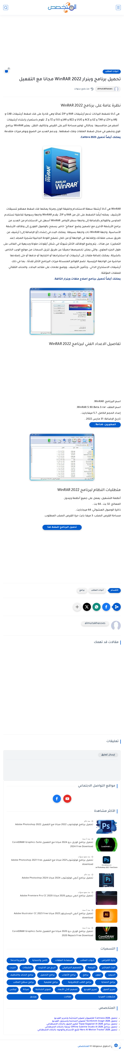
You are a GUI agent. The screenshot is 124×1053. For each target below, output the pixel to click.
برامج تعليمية (51, 982)
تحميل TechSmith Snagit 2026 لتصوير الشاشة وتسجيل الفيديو (84, 1021)
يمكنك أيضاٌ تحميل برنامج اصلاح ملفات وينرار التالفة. (87, 279)
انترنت (13, 968)
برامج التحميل (47, 975)
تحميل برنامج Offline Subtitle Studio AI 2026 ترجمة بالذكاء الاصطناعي (81, 1027)
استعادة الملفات (63, 960)
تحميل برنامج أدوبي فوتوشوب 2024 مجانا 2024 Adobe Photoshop (57, 878)
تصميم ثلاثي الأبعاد (67, 989)
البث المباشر (108, 968)
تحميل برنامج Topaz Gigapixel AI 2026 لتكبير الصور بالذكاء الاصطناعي (81, 1024)
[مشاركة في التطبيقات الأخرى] (77, 607)
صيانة (26, 989)
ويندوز (33, 997)
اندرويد (111, 975)
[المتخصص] (62, 7)
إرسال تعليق (108, 755)
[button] (106, 607)
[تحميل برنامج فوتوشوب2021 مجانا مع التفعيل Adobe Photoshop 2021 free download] (106, 862)
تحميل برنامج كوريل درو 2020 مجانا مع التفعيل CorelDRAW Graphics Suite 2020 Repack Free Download (52, 933)
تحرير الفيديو (90, 989)
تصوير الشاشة (43, 989)
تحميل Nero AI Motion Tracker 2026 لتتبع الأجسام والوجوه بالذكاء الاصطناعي (77, 1030)
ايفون (98, 975)
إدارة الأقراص (108, 960)
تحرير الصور (109, 989)
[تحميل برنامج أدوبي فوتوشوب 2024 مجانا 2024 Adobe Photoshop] (106, 880)
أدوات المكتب (111, 71)
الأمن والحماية (39, 960)
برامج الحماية (108, 982)
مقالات (67, 997)
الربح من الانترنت (47, 968)
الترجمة (91, 968)
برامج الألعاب (69, 975)
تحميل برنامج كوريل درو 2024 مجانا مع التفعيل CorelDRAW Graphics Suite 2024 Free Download (52, 844)
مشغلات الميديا (106, 997)
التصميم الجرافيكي (71, 968)
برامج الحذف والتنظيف (21, 975)
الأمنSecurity (17, 960)
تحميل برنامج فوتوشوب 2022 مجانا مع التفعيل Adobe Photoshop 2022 (54, 824)
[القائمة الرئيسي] (118, 7)
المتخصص (84, 1046)
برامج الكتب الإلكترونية (79, 982)
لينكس (12, 989)
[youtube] (67, 799)
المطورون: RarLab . (105, 424)
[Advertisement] (62, 44)
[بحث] (5, 7)
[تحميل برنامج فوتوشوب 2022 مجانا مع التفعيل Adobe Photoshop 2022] (106, 827)
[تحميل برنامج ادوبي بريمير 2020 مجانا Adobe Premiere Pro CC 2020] (106, 898)
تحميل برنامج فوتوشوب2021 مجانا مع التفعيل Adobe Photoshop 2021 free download (52, 862)
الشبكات (26, 968)
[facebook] (57, 799)
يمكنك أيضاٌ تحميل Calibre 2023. (100, 137)
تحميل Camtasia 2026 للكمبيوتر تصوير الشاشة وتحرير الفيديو (85, 1018)
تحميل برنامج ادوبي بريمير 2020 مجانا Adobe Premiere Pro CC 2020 (56, 896)
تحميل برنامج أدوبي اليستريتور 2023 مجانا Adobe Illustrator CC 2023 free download (53, 915)
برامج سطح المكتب (23, 982)
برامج (82, 590)
